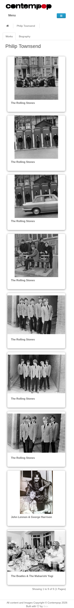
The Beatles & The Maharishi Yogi (32, 576)
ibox (45, 606)
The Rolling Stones (23, 102)
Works (9, 36)
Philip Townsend (26, 25)
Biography (24, 36)
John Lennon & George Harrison (31, 517)
